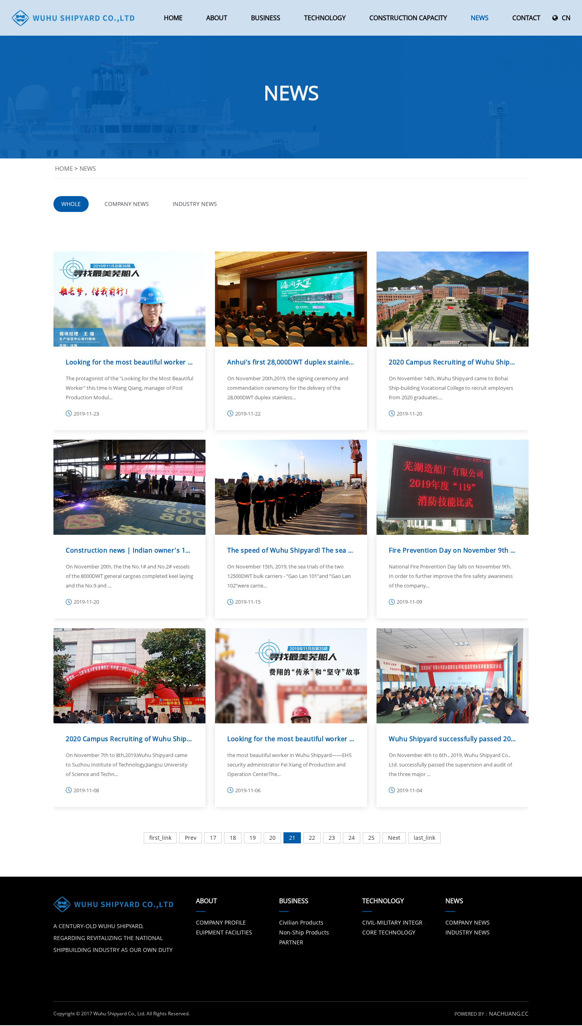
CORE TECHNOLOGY (388, 932)
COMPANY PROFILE (221, 922)
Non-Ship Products (304, 932)
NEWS (480, 17)
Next (394, 837)
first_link (160, 837)
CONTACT (526, 17)
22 (312, 837)
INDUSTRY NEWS (195, 204)
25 (371, 837)
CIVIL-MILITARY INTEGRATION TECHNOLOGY (419, 922)
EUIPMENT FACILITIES (224, 932)
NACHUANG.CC (509, 1013)
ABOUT (216, 17)
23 (332, 837)
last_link (424, 837)
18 (233, 837)
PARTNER (291, 942)
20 (272, 837)
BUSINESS (265, 17)
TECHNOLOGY (325, 17)
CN (566, 17)
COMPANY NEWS (127, 204)
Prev (190, 837)
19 (252, 837)
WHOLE (71, 204)
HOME (173, 17)
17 (213, 837)
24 (351, 837)
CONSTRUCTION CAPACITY (408, 17)
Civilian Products (301, 922)
